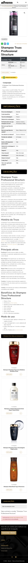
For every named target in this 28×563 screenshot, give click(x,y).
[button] (21, 44)
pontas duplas (13, 303)
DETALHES (9, 374)
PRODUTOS (4, 545)
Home (3, 6)
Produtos (7, 6)
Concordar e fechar (8, 533)
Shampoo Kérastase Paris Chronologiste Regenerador (14, 448)
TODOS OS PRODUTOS (6, 548)
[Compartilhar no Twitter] (8, 44)
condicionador (19, 330)
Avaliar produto (5, 72)
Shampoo (12, 6)
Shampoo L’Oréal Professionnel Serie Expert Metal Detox (14, 409)
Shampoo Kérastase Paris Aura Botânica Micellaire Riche (14, 370)
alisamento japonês (12, 244)
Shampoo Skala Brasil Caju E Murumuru (14, 486)
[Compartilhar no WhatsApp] (2, 44)
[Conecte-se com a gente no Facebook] (15, 557)
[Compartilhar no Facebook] (5, 44)
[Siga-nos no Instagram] (12, 557)
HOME (3, 540)
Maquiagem (4, 551)
